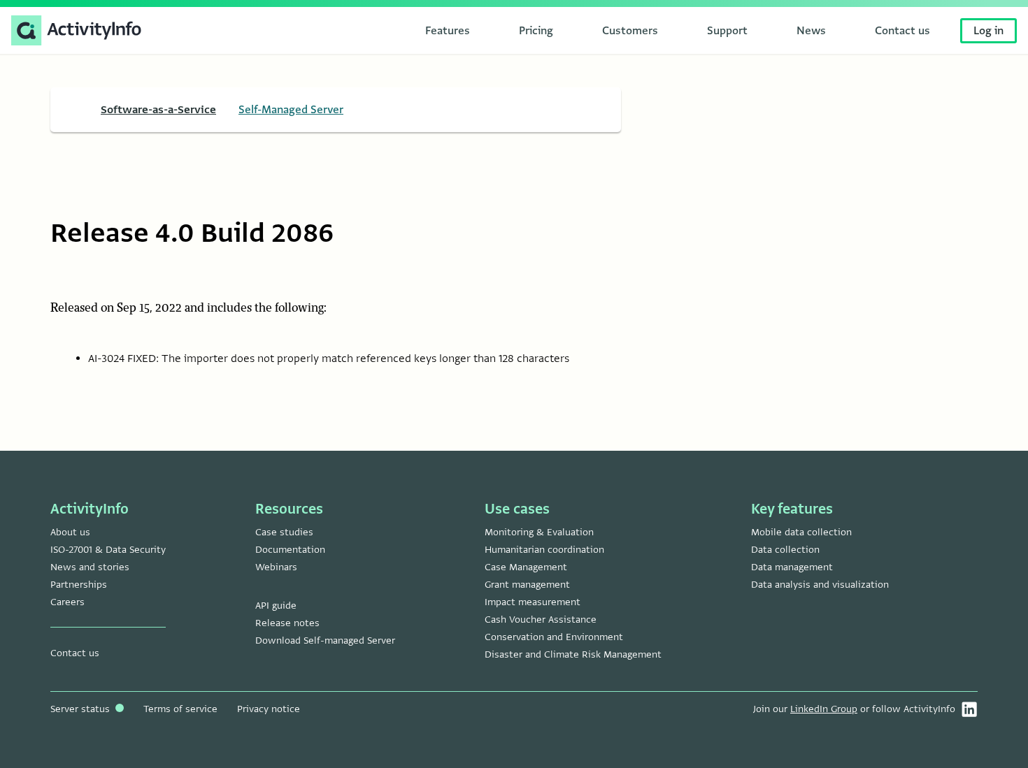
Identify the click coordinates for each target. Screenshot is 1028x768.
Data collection (785, 549)
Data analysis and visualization (820, 584)
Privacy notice (268, 709)
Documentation (290, 549)
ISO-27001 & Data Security (108, 549)
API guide (276, 605)
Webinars (276, 567)
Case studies (284, 532)
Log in (988, 31)
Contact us (74, 653)
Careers (67, 602)
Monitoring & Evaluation (539, 532)
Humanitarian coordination (544, 549)
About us (70, 532)
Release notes (287, 623)
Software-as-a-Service (158, 110)
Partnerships (78, 584)
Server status (81, 709)
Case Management (526, 567)
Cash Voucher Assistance (541, 619)
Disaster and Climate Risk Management (573, 654)
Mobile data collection (801, 532)
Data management (792, 567)
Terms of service (180, 709)
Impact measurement (532, 602)
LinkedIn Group (823, 709)
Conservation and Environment (554, 637)
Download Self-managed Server (325, 640)
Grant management (527, 584)
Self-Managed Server (290, 110)
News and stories (89, 567)
